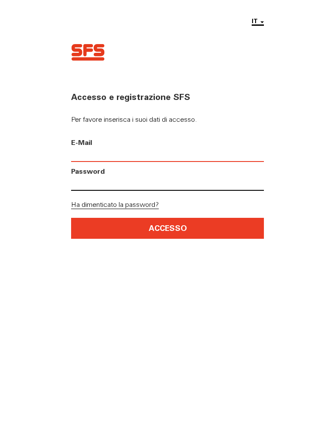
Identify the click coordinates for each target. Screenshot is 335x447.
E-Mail (81, 142)
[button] (258, 21)
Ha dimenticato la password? (115, 204)
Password (88, 170)
